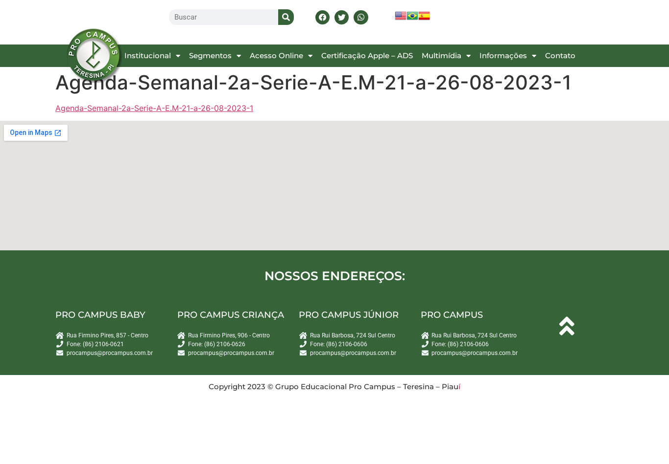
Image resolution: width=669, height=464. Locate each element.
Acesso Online (276, 55)
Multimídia (441, 55)
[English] (400, 18)
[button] (322, 17)
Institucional (147, 55)
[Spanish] (424, 18)
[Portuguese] (412, 18)
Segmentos (210, 55)
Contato (560, 55)
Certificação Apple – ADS (367, 55)
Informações (503, 55)
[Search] (286, 17)
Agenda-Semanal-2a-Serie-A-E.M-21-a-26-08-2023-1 (154, 108)
